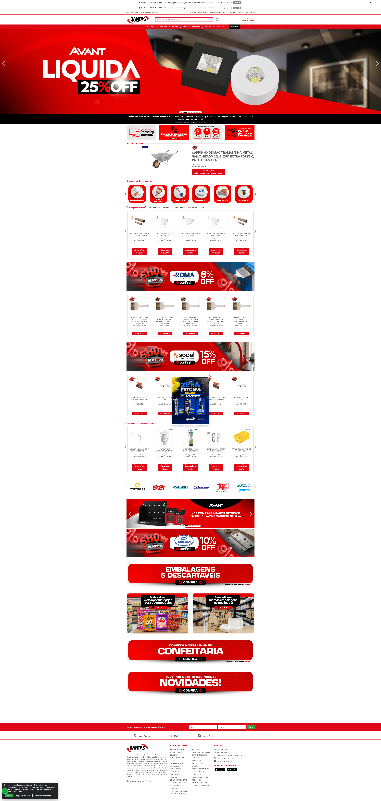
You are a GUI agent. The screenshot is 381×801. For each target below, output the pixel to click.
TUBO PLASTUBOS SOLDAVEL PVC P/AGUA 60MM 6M (242, 234)
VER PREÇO (140, 333)
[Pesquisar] (211, 19)
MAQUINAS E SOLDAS (199, 763)
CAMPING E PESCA (176, 763)
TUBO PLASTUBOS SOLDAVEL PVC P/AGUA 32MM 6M (165, 234)
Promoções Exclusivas (136, 208)
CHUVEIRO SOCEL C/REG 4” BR (165, 398)
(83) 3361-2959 (248, 20)
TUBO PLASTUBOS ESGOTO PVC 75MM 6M (139, 234)
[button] (179, 112)
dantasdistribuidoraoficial (224, 758)
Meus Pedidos (145, 736)
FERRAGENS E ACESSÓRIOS (179, 791)
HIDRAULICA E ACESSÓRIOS (201, 752)
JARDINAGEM (196, 761)
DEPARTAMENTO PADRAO (178, 780)
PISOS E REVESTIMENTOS (200, 769)
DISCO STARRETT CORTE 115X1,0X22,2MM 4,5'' (241, 450)
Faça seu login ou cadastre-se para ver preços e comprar (208, 172)
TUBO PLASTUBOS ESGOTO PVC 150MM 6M (190, 234)
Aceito (9, 796)
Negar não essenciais (23, 796)
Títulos (176, 736)
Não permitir (228, 3)
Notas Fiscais (208, 736)
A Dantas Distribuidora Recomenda (141, 424)
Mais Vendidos (154, 207)
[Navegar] (3, 64)
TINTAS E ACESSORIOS (199, 783)
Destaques (167, 207)
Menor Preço (180, 207)
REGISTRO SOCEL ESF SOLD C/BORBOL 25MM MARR (139, 398)
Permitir (237, 3)
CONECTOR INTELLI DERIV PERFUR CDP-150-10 (190, 450)
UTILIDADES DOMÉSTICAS (200, 786)
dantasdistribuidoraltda (224, 761)
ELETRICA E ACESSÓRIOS (178, 783)
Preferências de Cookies (43, 796)
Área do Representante (248, 12)
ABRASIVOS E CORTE (177, 749)
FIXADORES (196, 749)
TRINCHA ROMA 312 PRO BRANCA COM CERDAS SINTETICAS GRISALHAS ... (139, 319)
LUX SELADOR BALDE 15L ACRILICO (216, 450)
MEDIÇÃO (195, 766)
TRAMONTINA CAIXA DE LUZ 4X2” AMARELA (164, 450)
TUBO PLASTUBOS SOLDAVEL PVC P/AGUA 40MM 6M (216, 234)
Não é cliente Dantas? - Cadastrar (223, 12)
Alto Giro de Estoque (196, 207)
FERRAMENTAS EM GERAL (178, 794)
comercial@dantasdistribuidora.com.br (229, 755)
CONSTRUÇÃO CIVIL (177, 766)
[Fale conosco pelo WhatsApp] (5, 791)
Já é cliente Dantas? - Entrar (197, 12)
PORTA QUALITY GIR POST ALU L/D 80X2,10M (139, 450)
